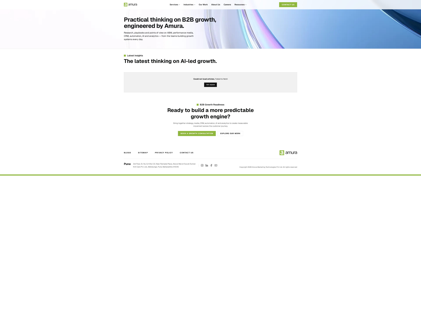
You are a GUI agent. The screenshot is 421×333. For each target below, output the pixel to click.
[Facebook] (211, 165)
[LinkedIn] (206, 165)
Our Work (203, 4)
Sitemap (143, 153)
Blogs (127, 153)
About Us (215, 4)
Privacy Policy (164, 153)
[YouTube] (216, 165)
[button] (175, 4)
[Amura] (130, 4)
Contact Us (187, 153)
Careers (227, 4)
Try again (210, 85)
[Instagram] (202, 165)
